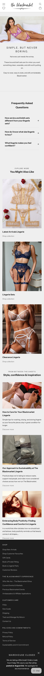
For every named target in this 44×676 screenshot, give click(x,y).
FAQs (4, 605)
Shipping (5, 613)
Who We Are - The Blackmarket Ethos (17, 581)
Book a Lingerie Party (10, 566)
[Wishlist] (3, 8)
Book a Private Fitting (10, 562)
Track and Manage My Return (13, 617)
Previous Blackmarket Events (13, 589)
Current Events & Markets (12, 585)
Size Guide (6, 609)
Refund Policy (7, 636)
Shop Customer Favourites (12, 554)
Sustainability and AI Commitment (15, 645)
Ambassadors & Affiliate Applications (16, 593)
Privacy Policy (7, 632)
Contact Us (6, 621)
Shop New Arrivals (9, 549)
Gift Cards (6, 558)
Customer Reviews (9, 570)
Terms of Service (9, 641)
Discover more (8, 429)
